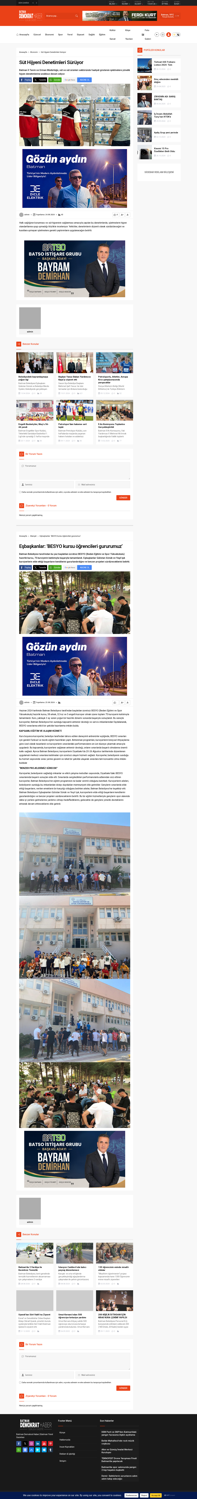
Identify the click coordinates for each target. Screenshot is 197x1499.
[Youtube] (44, 1443)
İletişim (63, 1461)
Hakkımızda (65, 1440)
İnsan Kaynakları (67, 1447)
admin (26, 214)
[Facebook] (18, 1443)
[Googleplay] (37, 1449)
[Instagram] (31, 1443)
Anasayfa (23, 52)
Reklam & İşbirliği (67, 1454)
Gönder (57, 80)
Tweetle (42, 80)
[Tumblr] (50, 1449)
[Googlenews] (25, 1449)
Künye (62, 1432)
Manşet (33, 536)
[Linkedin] (37, 1443)
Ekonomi (34, 52)
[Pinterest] (50, 1443)
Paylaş (28, 80)
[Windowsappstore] (44, 1449)
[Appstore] (31, 1449)
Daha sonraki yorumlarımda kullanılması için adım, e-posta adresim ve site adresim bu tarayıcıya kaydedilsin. (66, 492)
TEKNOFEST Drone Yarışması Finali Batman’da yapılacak (65, 3)
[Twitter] (25, 1443)
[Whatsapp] (18, 1449)
